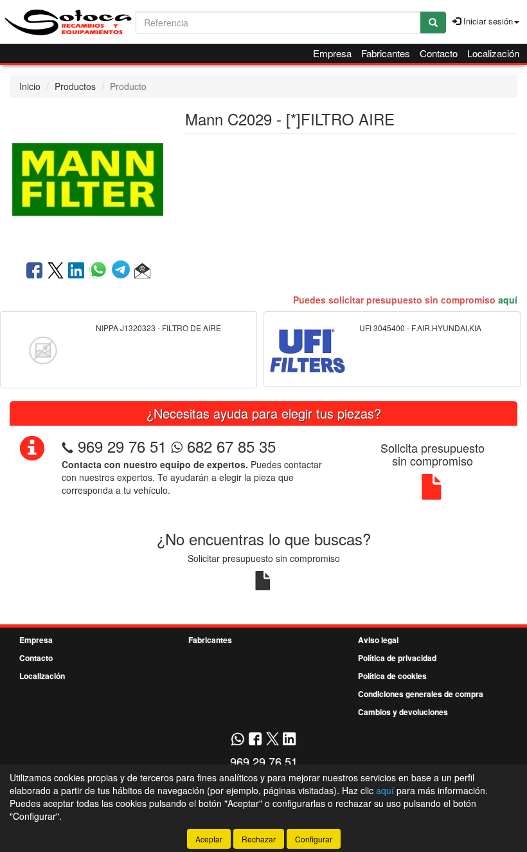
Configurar (313, 838)
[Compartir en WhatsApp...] (100, 271)
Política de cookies (392, 676)
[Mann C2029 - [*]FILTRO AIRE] (88, 178)
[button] (142, 271)
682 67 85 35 (229, 446)
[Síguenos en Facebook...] (255, 739)
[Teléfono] (67, 446)
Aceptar (208, 838)
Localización (493, 53)
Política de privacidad (397, 658)
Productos (75, 86)
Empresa (332, 53)
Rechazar (259, 838)
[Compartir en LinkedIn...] (76, 271)
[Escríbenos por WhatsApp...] (237, 739)
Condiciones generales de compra (420, 694)
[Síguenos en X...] (272, 739)
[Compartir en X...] (56, 271)
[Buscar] (433, 22)
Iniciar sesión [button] (487, 21)
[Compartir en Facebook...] (34, 271)
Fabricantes (385, 53)
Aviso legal (378, 640)
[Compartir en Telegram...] (123, 271)
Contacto (439, 53)
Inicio (29, 86)
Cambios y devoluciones (403, 712)
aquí (507, 299)
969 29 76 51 (122, 446)
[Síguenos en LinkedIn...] (289, 739)
